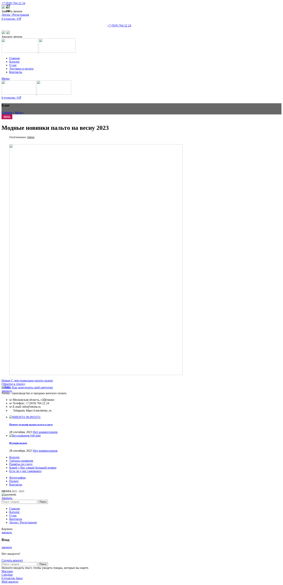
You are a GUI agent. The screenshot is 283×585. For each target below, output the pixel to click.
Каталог (14, 457)
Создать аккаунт (12, 560)
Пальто (13, 481)
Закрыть (7, 498)
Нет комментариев (45, 432)
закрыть (7, 390)
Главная (7, 112)
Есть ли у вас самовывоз (25, 471)
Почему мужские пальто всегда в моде (31, 424)
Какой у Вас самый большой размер (32, 467)
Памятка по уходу (21, 464)
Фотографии (17, 477)
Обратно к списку (13, 384)
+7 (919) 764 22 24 (13, 3)
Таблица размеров (21, 460)
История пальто (18, 443)
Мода (18, 112)
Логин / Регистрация (23, 522)
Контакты (15, 484)
